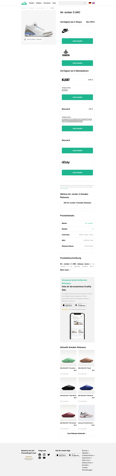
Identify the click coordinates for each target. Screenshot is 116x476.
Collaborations (87, 455)
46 (63, 121)
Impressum (86, 458)
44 (81, 119)
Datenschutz (87, 463)
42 (72, 119)
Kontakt (85, 465)
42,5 (63, 90)
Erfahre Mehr (65, 188)
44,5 (66, 90)
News (54, 3)
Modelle (85, 453)
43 (78, 119)
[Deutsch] (90, 3)
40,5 (66, 119)
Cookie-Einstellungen (87, 469)
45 (87, 119)
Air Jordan (41, 8)
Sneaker (31, 3)
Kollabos (38, 3)
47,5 (69, 121)
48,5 (72, 121)
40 (63, 119)
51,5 (78, 121)
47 (66, 121)
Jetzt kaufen (77, 41)
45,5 (90, 119)
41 (69, 119)
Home (23, 8)
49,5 (75, 121)
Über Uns (85, 460)
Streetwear (47, 3)
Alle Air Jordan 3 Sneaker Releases (77, 203)
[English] (93, 3)
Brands (85, 451)
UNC (52, 8)
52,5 (81, 121)
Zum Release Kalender (76, 433)
